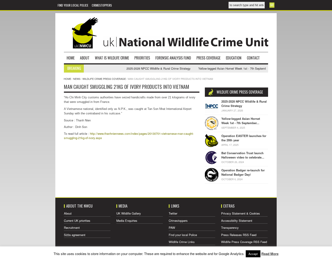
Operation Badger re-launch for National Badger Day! (243, 172)
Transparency (230, 227)
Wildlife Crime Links (182, 242)
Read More (269, 253)
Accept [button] (253, 254)
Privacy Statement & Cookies (240, 213)
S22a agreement (74, 235)
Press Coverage (208, 58)
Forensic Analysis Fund (173, 58)
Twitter (173, 213)
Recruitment (72, 227)
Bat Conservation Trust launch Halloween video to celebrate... (242, 155)
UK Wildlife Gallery (128, 213)
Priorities (142, 58)
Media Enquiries (126, 220)
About (84, 58)
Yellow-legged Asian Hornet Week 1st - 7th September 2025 (233, 68)
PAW (172, 227)
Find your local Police (73, 5)
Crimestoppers (102, 5)
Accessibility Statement (236, 220)
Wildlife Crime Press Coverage (104, 78)
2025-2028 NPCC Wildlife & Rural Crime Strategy (154, 68)
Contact (253, 58)
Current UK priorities (77, 220)
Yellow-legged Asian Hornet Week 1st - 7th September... (240, 120)
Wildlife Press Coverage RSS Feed (244, 242)
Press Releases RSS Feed (238, 235)
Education (233, 58)
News (76, 78)
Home (71, 58)
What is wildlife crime (112, 58)
